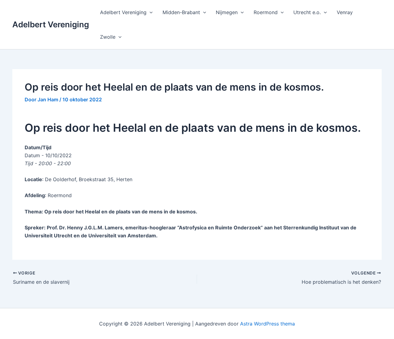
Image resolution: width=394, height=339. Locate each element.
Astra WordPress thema (267, 324)
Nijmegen (227, 12)
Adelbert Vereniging (50, 24)
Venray (345, 12)
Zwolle (107, 37)
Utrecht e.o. (307, 12)
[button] (150, 12)
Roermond (266, 12)
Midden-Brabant (181, 12)
